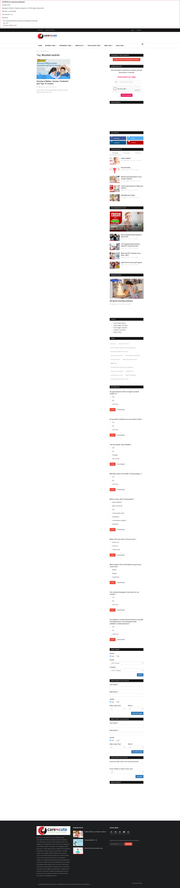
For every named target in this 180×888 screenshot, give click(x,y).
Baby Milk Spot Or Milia (128, 195)
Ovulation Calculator (119, 330)
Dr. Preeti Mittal (125, 160)
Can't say (115, 604)
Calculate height (137, 752)
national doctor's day (117, 375)
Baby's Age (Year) (115, 705)
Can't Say (115, 404)
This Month (126, 153)
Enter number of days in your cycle (121, 769)
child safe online (115, 359)
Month (130, 705)
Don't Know (115, 458)
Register (139, 30)
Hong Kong (115, 577)
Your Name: (114, 684)
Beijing (114, 573)
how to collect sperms (117, 355)
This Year (137, 153)
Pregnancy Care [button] (65, 45)
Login (132, 30)
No (113, 400)
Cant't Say (115, 634)
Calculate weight (137, 713)
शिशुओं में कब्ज (114, 363)
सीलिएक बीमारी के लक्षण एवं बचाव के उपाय (93, 848)
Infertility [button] (79, 45)
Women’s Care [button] (50, 45)
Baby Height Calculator (120, 328)
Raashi (112, 660)
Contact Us (40, 30)
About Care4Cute (50, 30)
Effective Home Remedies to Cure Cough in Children (131, 178)
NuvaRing (115, 524)
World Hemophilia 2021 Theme (119, 351)
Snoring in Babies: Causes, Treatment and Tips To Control (52, 82)
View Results (121, 409)
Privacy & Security (137, 883)
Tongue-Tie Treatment (117, 371)
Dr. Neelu (123, 169)
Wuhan (114, 570)
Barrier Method (117, 502)
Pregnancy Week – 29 (90, 840)
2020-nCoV (115, 542)
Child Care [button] (120, 45)
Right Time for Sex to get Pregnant (131, 262)
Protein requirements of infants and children (132, 187)
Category (113, 667)
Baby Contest (117, 332)
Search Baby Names (119, 323)
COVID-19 (115, 546)
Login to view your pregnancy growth (126, 59)
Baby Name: (114, 692)
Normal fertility (125, 167)
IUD (113, 509)
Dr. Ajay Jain (40, 87)
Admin (122, 190)
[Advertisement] (109, 37)
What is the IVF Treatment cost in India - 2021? (131, 254)
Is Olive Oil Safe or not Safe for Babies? (95, 831)
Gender (112, 653)
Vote (112, 409)
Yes (113, 397)
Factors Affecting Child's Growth (120, 379)
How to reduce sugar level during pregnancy (123, 347)
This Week (115, 153)
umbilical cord (130, 371)
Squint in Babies (126, 158)
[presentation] (136, 282)
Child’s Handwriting (130, 375)
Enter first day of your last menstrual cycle (124, 761)
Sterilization (115, 517)
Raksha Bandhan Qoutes (130, 359)
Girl (118, 656)
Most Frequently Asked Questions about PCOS (131, 235)
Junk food (113, 344)
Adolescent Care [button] (94, 45)
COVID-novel (116, 549)
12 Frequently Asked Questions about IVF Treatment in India (130, 245)
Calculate (139, 776)
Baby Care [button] (108, 45)
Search (140, 675)
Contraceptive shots (118, 513)
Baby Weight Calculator (120, 325)
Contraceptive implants (119, 520)
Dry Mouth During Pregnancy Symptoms (122, 367)
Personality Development (133, 355)
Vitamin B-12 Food (124, 344)
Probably (115, 455)
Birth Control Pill (117, 506)
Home (40, 45)
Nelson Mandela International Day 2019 (126, 301)
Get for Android (126, 95)
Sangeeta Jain (113, 304)
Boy (113, 656)
